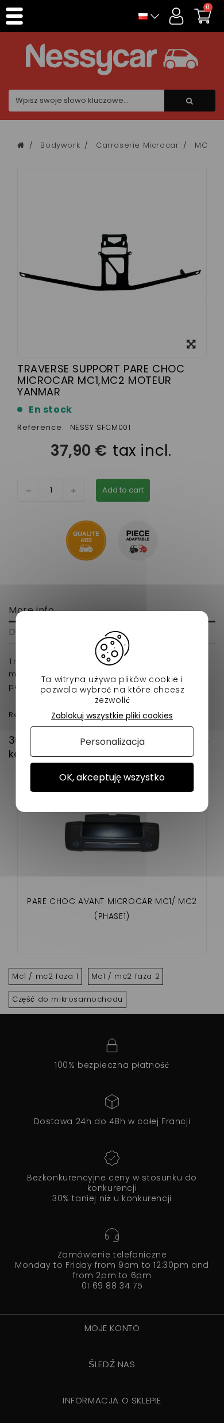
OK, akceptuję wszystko (112, 777)
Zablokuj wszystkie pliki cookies (112, 716)
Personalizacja (112, 741)
